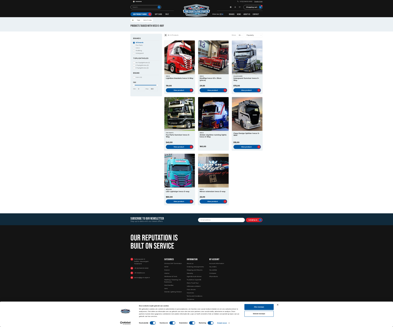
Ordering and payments (195, 267)
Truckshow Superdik (194, 280)
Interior (166, 273)
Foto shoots (191, 289)
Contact (256, 14)
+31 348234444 (139, 273)
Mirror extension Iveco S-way (212, 191)
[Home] (132, 20)
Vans (166, 288)
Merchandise (168, 285)
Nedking (139, 50)
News (239, 14)
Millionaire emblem (194, 286)
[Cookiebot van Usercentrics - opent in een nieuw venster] (125, 323)
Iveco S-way (147, 20)
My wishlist (213, 270)
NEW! (166, 267)
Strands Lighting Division (173, 292)
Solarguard (139, 53)
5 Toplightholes (142, 68)
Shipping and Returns (194, 270)
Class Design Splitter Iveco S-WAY (246, 134)
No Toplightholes (143, 62)
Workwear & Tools (170, 276)
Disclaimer (190, 299)
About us (246, 14)
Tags (138, 20)
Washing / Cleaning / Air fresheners (172, 281)
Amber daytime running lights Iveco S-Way (213, 136)
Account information (216, 263)
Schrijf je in (252, 220)
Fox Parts (139, 45)
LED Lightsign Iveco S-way (177, 191)
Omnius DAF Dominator (173, 263)
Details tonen (222, 323)
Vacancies (190, 293)
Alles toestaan (259, 307)
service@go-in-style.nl (142, 277)
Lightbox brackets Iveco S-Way (179, 78)
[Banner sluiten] (277, 304)
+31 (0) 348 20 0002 (246, 1)
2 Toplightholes (142, 65)
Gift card (158, 14)
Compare (212, 273)
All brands (139, 42)
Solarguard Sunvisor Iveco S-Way (246, 79)
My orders (212, 267)
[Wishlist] (239, 7)
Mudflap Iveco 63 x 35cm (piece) (210, 79)
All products (213, 276)
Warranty (190, 273)
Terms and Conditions (194, 296)
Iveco (138, 48)
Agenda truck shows (194, 276)
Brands (231, 14)
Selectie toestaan (259, 314)
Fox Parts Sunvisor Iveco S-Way (178, 136)
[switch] (172, 323)
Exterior (167, 270)
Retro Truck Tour (193, 283)
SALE (167, 14)
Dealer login (258, 1)
